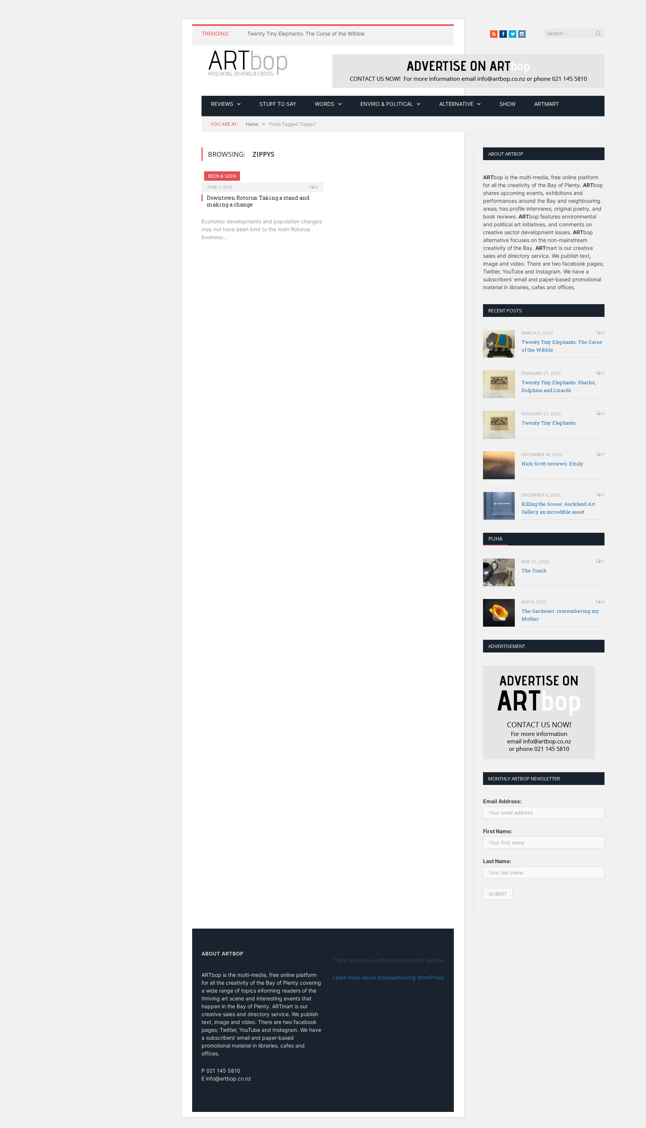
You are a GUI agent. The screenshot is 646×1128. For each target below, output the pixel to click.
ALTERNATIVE (456, 104)
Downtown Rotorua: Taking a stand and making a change (258, 201)
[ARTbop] (248, 62)
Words (324, 104)
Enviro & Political (386, 104)
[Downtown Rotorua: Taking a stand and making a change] (262, 179)
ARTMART (546, 104)
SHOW (507, 104)
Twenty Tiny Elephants (549, 422)
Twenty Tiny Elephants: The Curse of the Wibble (305, 33)
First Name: (497, 831)
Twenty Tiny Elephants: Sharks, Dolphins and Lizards (559, 386)
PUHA (495, 538)
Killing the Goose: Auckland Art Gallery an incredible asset (558, 508)
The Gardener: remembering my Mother (560, 615)
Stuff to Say (277, 104)
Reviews (222, 104)
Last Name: (497, 861)
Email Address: (502, 801)
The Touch (534, 570)
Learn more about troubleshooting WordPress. (389, 977)
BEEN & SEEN (222, 176)
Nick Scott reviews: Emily (552, 463)
